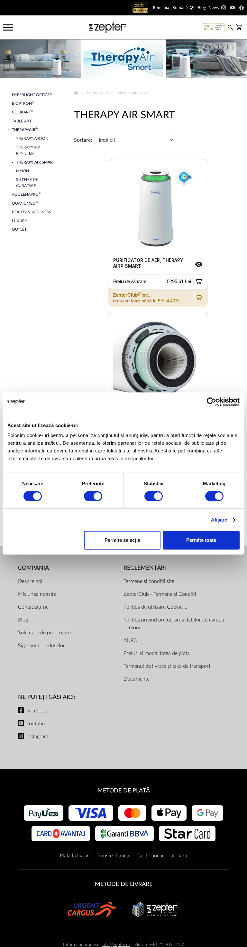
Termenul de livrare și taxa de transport (167, 666)
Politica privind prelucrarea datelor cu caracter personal (175, 623)
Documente (137, 679)
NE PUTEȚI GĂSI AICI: (46, 697)
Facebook (37, 710)
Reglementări (145, 568)
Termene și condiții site (149, 581)
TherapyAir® (97, 93)
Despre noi (30, 581)
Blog (23, 619)
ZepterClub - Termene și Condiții (160, 594)
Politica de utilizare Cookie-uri (157, 607)
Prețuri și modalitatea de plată (157, 653)
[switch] (93, 496)
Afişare (219, 520)
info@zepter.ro (116, 944)
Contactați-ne (33, 607)
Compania (33, 568)
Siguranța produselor (41, 645)
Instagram (37, 736)
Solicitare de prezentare (44, 632)
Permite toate (201, 540)
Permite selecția (122, 540)
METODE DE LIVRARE (123, 884)
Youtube (35, 723)
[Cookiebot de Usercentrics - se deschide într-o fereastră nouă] (211, 402)
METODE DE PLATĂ (123, 790)
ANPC (130, 640)
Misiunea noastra (37, 594)
